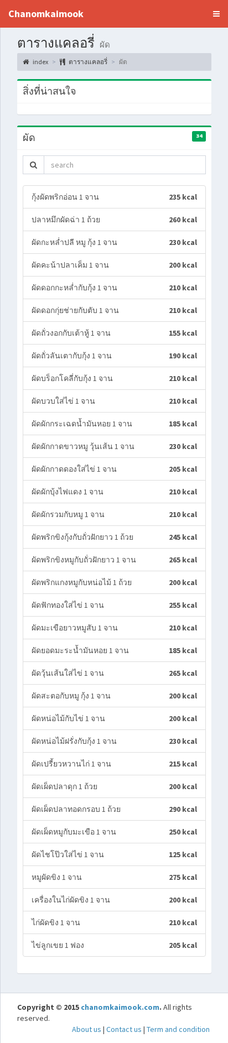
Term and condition (178, 1029)
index (40, 62)
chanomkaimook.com (120, 1007)
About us (86, 1029)
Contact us (124, 1029)
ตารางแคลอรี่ (87, 62)
